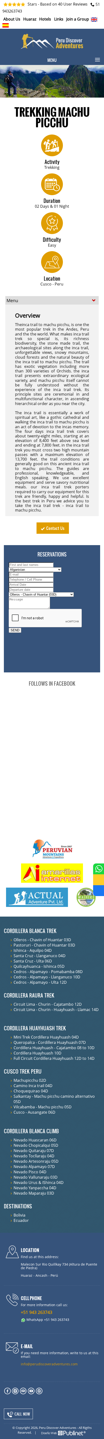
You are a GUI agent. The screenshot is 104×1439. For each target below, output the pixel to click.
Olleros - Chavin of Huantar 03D (42, 939)
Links (58, 19)
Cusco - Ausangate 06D (34, 1112)
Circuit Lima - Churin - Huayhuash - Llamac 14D (56, 1009)
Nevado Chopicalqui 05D (36, 1145)
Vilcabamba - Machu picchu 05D (43, 1107)
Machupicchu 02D (30, 1080)
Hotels (45, 19)
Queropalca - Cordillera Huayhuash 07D (50, 1042)
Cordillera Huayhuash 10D (37, 1053)
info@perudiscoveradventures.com (49, 1364)
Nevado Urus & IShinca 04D (39, 1182)
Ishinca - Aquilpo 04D (33, 950)
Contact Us (55, 528)
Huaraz (29, 19)
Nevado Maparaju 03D (34, 1193)
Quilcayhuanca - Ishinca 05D (39, 966)
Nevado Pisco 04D (30, 1172)
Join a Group (77, 19)
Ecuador (21, 1220)
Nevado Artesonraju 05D (36, 1161)
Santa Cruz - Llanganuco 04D (40, 955)
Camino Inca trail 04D (33, 1085)
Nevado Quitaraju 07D (34, 1150)
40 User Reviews (73, 4)
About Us (11, 19)
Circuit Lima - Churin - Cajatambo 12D (48, 1004)
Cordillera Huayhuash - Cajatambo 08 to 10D (54, 1047)
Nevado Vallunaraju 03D (36, 1177)
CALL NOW (22, 1414)
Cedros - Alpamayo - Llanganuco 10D (47, 977)
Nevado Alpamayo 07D (34, 1166)
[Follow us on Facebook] (98, 890)
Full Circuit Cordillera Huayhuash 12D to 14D (54, 1058)
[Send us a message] (98, 879)
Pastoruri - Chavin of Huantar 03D (44, 945)
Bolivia (19, 1215)
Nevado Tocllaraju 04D (34, 1156)
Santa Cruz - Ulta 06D (33, 961)
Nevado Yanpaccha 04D (35, 1187)
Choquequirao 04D (31, 1091)
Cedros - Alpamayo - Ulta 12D (40, 982)
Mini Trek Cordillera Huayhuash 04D (46, 1037)
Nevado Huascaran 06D (35, 1140)
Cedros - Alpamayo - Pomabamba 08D (48, 971)
